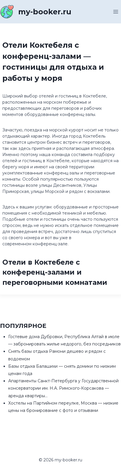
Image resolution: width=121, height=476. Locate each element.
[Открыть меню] (115, 11)
